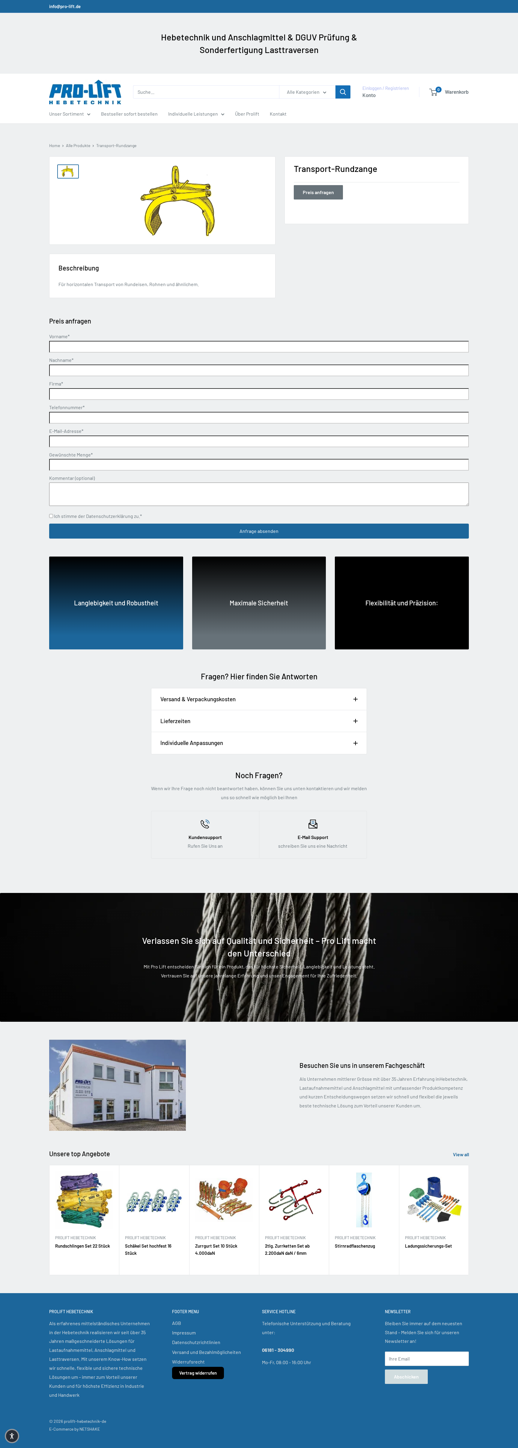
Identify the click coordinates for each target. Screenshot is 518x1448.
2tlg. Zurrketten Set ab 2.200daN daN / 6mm (287, 1249)
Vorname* (59, 336)
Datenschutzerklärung (109, 516)
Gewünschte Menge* (71, 454)
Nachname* (61, 360)
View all (461, 1154)
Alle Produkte (78, 145)
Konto (369, 95)
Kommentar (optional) (72, 478)
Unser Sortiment (66, 114)
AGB (176, 1323)
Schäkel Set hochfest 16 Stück (148, 1249)
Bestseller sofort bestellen (129, 114)
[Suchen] (342, 92)
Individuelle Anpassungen (191, 742)
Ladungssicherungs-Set (428, 1246)
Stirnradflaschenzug (355, 1246)
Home (54, 145)
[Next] (469, 1220)
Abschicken (406, 1376)
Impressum (184, 1332)
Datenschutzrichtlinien (196, 1342)
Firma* (56, 383)
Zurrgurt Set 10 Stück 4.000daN (216, 1249)
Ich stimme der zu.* (97, 516)
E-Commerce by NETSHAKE (74, 1429)
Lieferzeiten (175, 720)
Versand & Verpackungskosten (198, 699)
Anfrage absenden (259, 531)
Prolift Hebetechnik (75, 1237)
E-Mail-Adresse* (66, 431)
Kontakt (278, 114)
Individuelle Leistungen (193, 114)
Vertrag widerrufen (198, 1373)
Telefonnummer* (67, 407)
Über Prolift (247, 114)
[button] (12, 1436)
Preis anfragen (318, 192)
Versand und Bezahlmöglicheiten (206, 1352)
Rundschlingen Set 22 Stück (82, 1246)
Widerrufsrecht (188, 1361)
